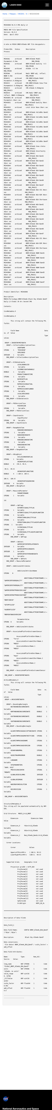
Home (5, 14)
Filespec (12, 14)
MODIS (21, 14)
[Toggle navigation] (47, 5)
